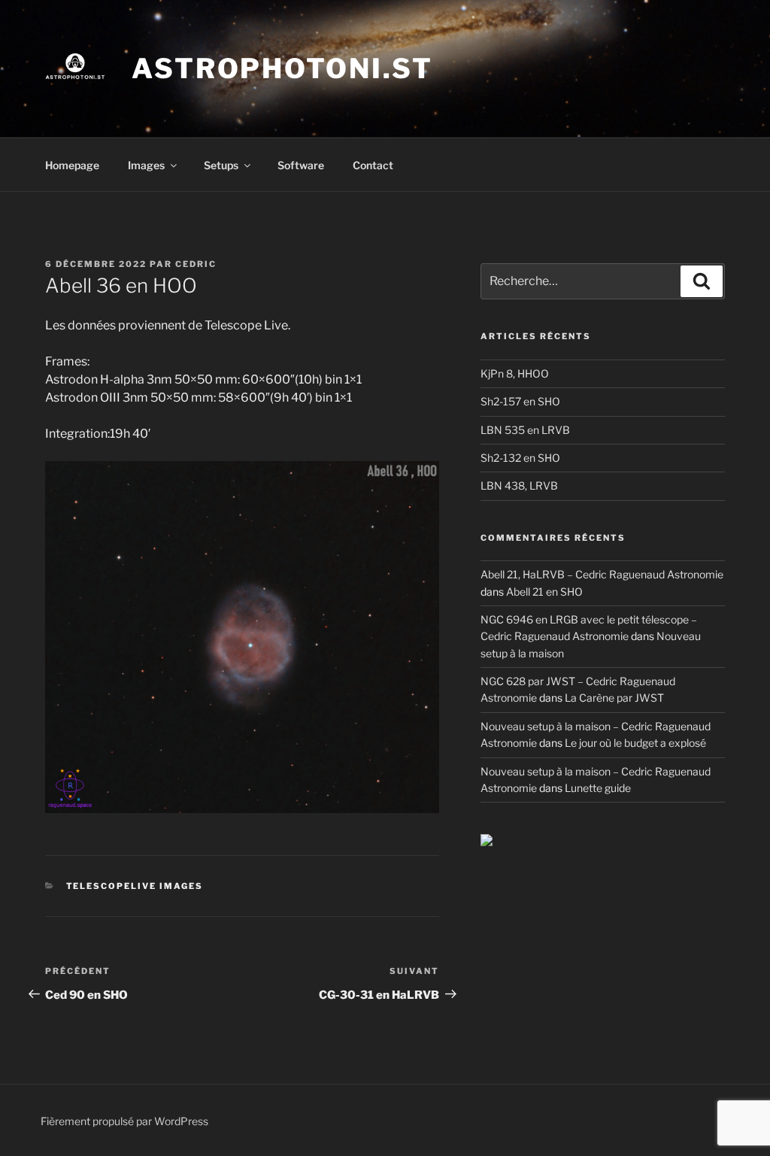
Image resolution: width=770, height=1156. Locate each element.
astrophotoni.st (282, 68)
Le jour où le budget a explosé (635, 742)
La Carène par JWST (614, 697)
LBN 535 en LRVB (525, 429)
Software (300, 165)
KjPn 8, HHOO (514, 373)
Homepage (72, 165)
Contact (373, 165)
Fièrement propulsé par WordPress (124, 1121)
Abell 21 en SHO (544, 591)
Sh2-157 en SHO (520, 401)
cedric (196, 264)
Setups (221, 165)
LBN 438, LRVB (519, 485)
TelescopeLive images (135, 886)
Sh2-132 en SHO (520, 457)
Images (146, 165)
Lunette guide (598, 787)
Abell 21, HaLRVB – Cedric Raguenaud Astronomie (601, 574)
